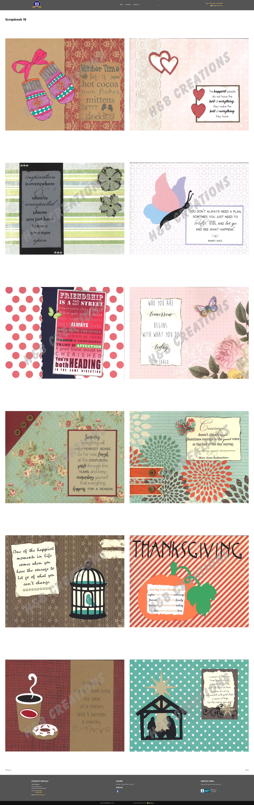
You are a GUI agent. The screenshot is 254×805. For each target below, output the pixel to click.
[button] (127, 4)
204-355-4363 (211, 3)
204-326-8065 (219, 3)
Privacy (112, 803)
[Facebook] (117, 791)
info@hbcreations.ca (218, 5)
